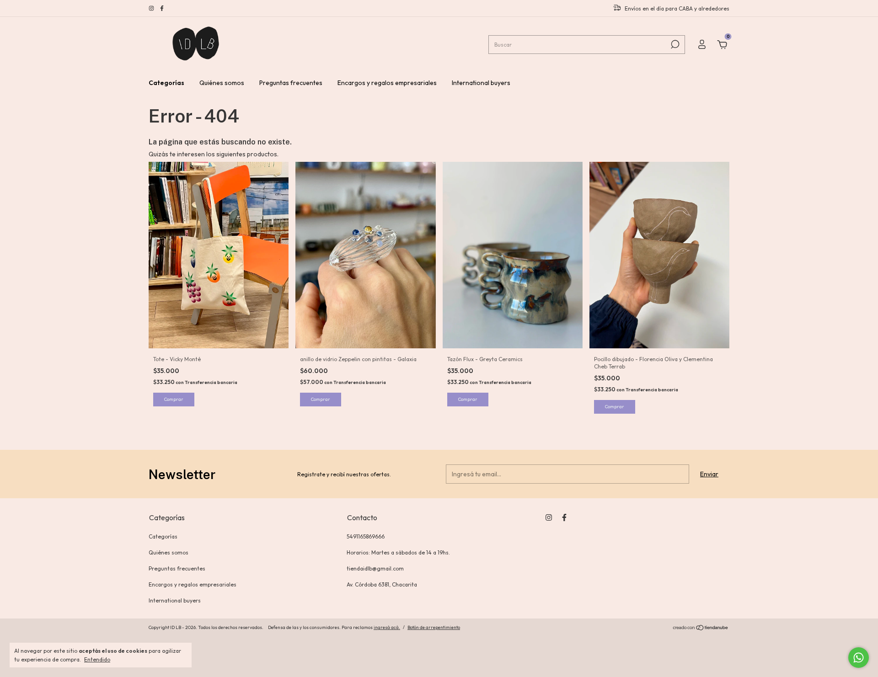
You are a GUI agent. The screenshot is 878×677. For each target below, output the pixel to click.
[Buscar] (674, 44)
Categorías (166, 83)
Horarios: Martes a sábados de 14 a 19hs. (398, 552)
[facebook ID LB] (162, 8)
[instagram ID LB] (152, 8)
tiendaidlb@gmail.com (375, 568)
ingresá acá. (387, 627)
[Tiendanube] (700, 628)
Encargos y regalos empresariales (387, 83)
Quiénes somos (221, 83)
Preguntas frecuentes (290, 83)
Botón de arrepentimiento (433, 627)
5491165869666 (366, 536)
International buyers (481, 83)
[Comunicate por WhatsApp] (858, 657)
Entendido (97, 659)
